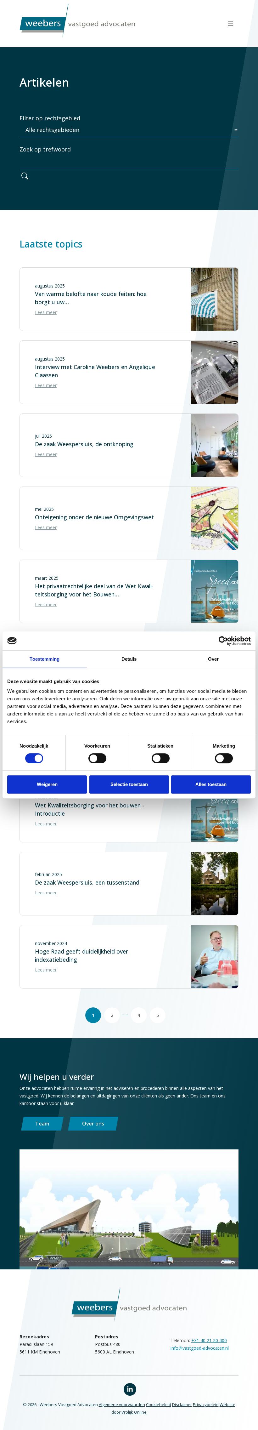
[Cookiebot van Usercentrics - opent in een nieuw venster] (223, 641)
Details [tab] (129, 659)
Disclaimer (182, 1404)
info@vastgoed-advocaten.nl (200, 1348)
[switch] (97, 758)
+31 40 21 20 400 (209, 1340)
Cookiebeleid (158, 1404)
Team (42, 1123)
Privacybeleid (206, 1404)
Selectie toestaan (129, 784)
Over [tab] (213, 659)
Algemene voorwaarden (122, 1404)
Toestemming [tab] (44, 659)
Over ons (93, 1123)
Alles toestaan (211, 784)
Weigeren (47, 784)
